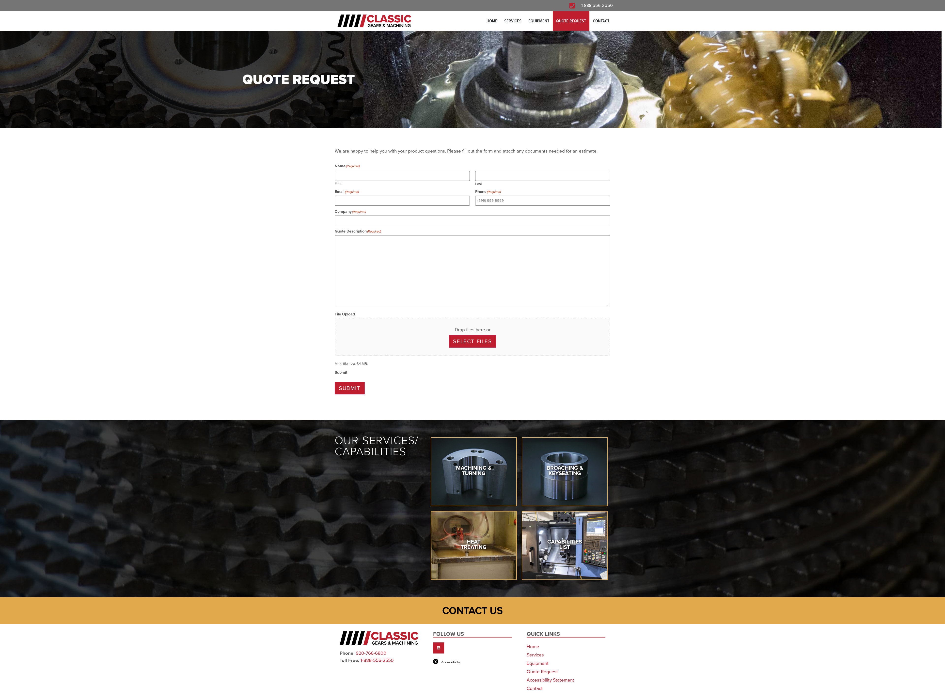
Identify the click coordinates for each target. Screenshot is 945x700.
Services (512, 21)
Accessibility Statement (550, 680)
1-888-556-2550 (597, 5)
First (338, 183)
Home (492, 21)
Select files (472, 341)
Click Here (565, 482)
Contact (601, 21)
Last (478, 183)
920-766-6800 (371, 653)
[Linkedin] (438, 647)
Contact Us (472, 610)
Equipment (538, 21)
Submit (350, 388)
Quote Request (571, 21)
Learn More (473, 482)
